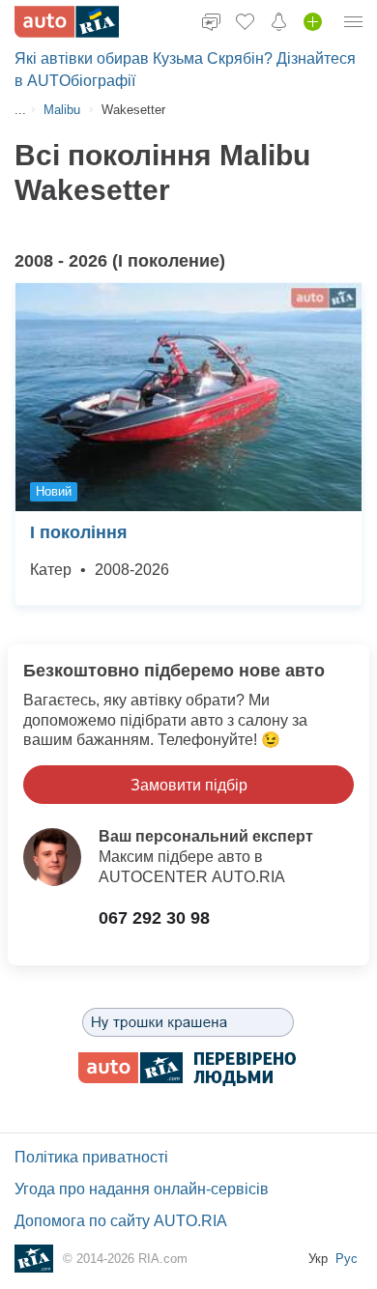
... (20, 109)
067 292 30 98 (154, 918)
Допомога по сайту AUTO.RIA (120, 1221)
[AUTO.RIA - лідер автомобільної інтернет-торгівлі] (66, 22)
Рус (346, 1258)
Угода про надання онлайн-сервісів (141, 1189)
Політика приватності (91, 1157)
